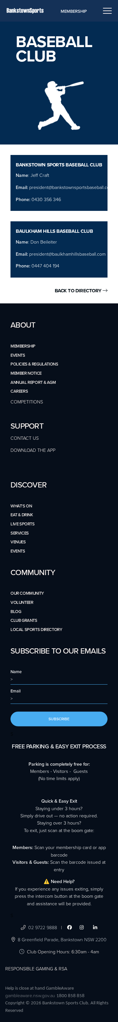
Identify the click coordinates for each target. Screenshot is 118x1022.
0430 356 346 (45, 199)
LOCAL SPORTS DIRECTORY (36, 629)
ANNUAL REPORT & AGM (33, 382)
